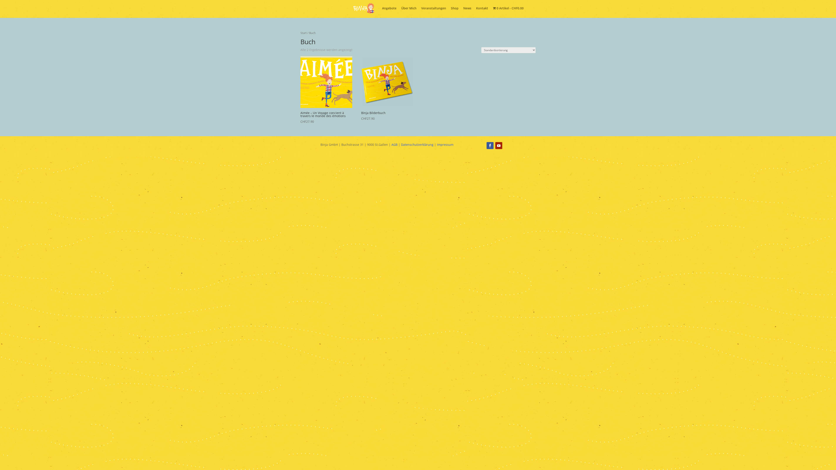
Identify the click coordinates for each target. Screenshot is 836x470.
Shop (454, 8)
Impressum (445, 145)
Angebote (389, 8)
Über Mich (408, 8)
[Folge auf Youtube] (498, 145)
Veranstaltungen (433, 8)
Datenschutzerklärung (417, 145)
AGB (394, 145)
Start (303, 33)
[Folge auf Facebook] (490, 145)
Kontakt (482, 8)
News (467, 8)
